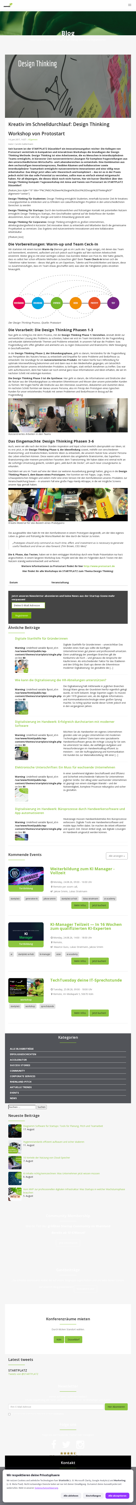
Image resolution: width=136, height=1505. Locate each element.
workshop (30, 1006)
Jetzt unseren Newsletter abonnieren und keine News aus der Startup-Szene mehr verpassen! (63, 597)
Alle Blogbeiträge (22, 1048)
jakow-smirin (50, 898)
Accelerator (18, 1059)
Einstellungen (93, 1495)
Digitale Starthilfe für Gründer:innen (41, 638)
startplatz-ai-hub (69, 898)
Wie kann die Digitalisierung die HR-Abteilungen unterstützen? (60, 680)
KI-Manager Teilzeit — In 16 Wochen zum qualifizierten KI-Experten (86, 926)
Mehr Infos (80, 905)
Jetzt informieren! (68, 1242)
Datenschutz (59, 1414)
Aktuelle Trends (21, 1087)
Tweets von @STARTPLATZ (23, 1374)
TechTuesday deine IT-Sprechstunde (86, 980)
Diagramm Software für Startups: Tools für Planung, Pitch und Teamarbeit (63, 1126)
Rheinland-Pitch (20, 1081)
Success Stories (20, 1065)
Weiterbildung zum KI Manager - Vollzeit (82, 870)
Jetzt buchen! (99, 905)
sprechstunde (47, 1006)
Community (17, 1070)
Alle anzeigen (116, 855)
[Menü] (129, 5)
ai (11, 954)
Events (14, 1092)
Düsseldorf (73, 1339)
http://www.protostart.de (99, 566)
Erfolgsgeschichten (23, 1054)
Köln (59, 1339)
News (13, 1098)
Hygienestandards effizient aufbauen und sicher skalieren (53, 1141)
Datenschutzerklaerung (46, 1487)
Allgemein (32, 139)
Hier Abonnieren (116, 1406)
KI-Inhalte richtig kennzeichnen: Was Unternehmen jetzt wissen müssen (61, 1173)
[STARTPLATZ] (8, 5)
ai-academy (109, 898)
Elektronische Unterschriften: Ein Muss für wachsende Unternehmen (65, 767)
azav (58, 954)
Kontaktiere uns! (85, 1288)
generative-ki (32, 898)
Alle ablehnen (71, 1495)
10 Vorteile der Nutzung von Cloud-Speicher (46, 1157)
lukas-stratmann (90, 898)
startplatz (15, 898)
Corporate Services (22, 1076)
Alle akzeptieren (117, 1495)
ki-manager (45, 954)
